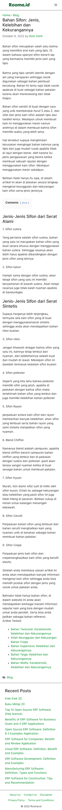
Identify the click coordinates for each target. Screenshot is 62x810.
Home (6, 15)
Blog (16, 15)
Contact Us (30, 794)
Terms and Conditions (41, 800)
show (24, 202)
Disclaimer (46, 794)
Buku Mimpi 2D (15, 704)
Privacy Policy (16, 800)
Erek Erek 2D (13, 698)
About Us (15, 794)
